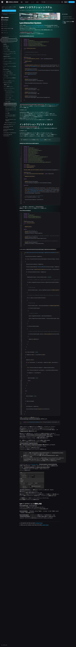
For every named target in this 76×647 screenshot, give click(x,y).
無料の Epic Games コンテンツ (9, 124)
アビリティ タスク (55, 104)
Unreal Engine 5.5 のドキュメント (7, 42)
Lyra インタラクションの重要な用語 (68, 22)
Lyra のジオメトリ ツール (9, 99)
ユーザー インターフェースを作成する (9, 67)
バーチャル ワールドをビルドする (9, 51)
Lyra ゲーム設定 (8, 97)
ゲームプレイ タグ (34, 464)
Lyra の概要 (7, 113)
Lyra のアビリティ (8, 93)
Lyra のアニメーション (9, 95)
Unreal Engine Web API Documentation (7, 135)
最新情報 (5, 44)
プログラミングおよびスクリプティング (9, 59)
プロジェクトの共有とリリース (8, 80)
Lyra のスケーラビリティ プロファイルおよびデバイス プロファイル (10, 110)
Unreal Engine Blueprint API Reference (8, 130)
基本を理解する (6, 46)
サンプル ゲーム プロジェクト (9, 88)
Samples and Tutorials (7, 82)
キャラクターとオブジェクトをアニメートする (9, 64)
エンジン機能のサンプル (8, 86)
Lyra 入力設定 (7, 101)
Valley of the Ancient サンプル (10, 122)
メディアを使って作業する (8, 72)
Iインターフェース (42, 26)
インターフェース (35, 26)
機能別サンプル (7, 84)
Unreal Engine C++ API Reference (9, 132)
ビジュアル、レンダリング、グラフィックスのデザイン (9, 54)
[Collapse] (2, 82)
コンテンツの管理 (6, 49)
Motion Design (6, 69)
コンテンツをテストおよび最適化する (9, 78)
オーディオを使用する (7, 71)
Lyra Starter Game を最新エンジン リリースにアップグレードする (10, 116)
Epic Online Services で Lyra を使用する (10, 120)
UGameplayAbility (40, 25)
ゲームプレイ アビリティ (31, 25)
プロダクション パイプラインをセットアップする (9, 75)
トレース (41, 139)
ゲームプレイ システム (7, 61)
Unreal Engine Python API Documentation (8, 127)
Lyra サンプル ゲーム (8, 90)
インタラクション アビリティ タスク (68, 19)
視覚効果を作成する (6, 56)
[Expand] (2, 44)
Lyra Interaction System (67, 16)
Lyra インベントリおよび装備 (10, 106)
